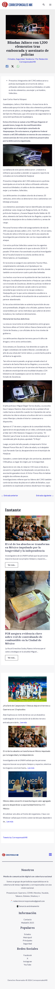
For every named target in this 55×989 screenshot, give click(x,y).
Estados (11, 59)
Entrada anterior (9, 495)
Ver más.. (11, 565)
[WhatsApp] (18, 66)
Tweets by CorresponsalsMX (15, 837)
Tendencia (29, 59)
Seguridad (20, 59)
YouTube (27, 964)
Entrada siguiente (45, 495)
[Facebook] (7, 66)
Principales (27, 940)
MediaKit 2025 (27, 923)
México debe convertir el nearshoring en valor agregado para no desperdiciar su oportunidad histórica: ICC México (27, 805)
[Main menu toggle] (50, 4)
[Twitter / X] (12, 66)
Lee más (23, 722)
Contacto (28, 919)
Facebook (27, 955)
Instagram (27, 961)
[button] (44, 4)
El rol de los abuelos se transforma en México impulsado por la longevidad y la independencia (27, 547)
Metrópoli (27, 937)
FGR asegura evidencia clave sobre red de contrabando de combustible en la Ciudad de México (23, 638)
